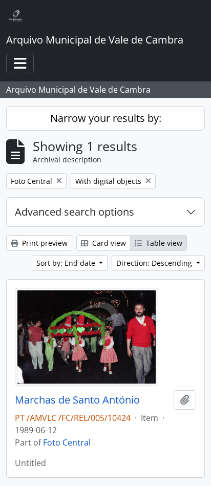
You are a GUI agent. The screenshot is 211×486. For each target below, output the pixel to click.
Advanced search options (74, 212)
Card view (108, 243)
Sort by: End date (66, 263)
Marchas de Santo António (77, 400)
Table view (163, 243)
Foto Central (67, 442)
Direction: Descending (155, 263)
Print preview (44, 243)
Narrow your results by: (105, 118)
